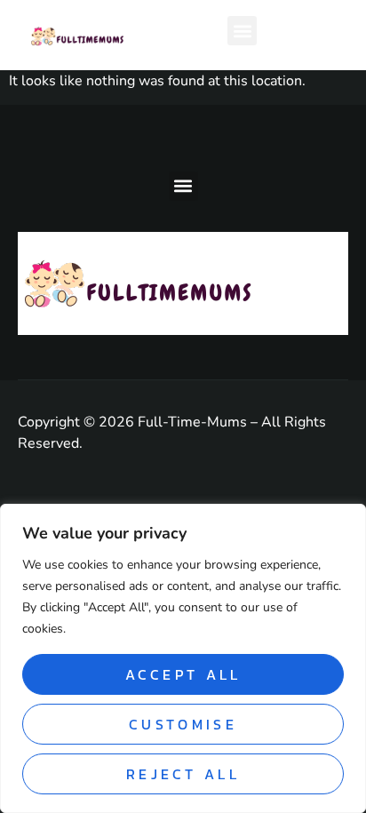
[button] (242, 30)
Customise (183, 724)
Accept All (183, 674)
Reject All (183, 774)
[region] (183, 658)
